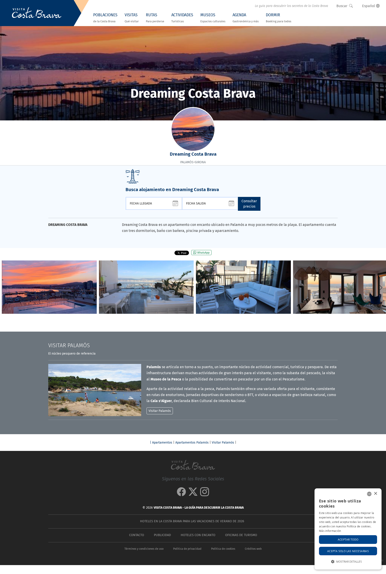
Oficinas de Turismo (241, 535)
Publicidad (162, 535)
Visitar (69, 345)
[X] (193, 494)
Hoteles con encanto (198, 535)
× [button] (375, 493)
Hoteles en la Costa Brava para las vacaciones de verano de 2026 (192, 521)
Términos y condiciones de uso (144, 548)
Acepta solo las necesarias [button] (348, 551)
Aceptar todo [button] (348, 539)
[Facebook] (181, 494)
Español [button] (369, 6)
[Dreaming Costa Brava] (49, 287)
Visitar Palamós (223, 442)
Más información (330, 531)
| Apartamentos (161, 442)
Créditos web (253, 548)
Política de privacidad (187, 548)
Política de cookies (223, 548)
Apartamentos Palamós (192, 442)
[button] (381, 288)
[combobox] (369, 494)
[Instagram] (204, 494)
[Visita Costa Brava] (36, 13)
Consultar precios (249, 204)
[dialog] (348, 529)
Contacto (136, 535)
